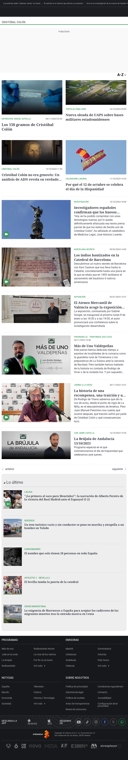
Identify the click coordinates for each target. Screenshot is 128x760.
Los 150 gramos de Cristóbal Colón (28, 127)
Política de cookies (75, 698)
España (6, 686)
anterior (9, 469)
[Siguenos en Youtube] (78, 722)
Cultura (37, 692)
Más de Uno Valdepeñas (93, 346)
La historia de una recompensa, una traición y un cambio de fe (99, 395)
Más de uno (8, 648)
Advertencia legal (74, 692)
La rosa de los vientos (45, 654)
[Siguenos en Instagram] (96, 722)
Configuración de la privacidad (108, 704)
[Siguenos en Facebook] (104, 722)
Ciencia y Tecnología (44, 698)
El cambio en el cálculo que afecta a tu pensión (63, 3)
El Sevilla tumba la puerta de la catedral (51, 582)
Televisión (39, 686)
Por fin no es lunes (43, 660)
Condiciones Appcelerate (110, 686)
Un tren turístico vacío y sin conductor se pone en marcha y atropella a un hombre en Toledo (74, 526)
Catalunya (71, 654)
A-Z (120, 75)
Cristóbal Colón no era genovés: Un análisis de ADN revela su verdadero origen (32, 179)
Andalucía (71, 660)
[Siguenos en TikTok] (87, 722)
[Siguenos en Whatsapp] (122, 722)
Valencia (70, 665)
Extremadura (104, 648)
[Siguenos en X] (113, 722)
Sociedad (6, 703)
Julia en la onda (10, 654)
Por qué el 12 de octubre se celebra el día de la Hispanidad (94, 186)
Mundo (5, 692)
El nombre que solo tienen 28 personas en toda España (61, 553)
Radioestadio (8, 665)
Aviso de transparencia (77, 703)
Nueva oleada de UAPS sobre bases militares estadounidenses (95, 117)
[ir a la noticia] (13, 499)
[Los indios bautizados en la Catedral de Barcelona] (36, 267)
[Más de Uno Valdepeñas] (36, 355)
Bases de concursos (76, 709)
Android (32, 723)
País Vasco (103, 660)
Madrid (69, 648)
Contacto (102, 692)
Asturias (102, 654)
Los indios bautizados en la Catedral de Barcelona (96, 257)
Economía (7, 698)
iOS (50, 723)
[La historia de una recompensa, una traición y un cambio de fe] (36, 402)
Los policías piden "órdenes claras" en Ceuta (21, 3)
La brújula (7, 660)
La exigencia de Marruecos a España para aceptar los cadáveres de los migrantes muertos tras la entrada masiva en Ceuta (71, 612)
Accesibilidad (104, 698)
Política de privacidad (77, 686)
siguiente (117, 469)
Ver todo (38, 666)
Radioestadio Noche (44, 648)
